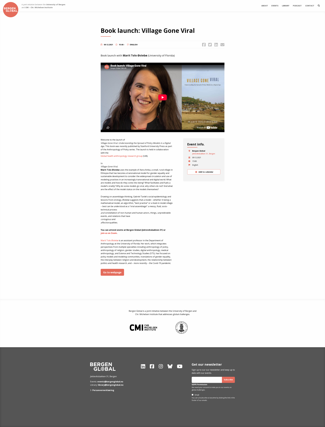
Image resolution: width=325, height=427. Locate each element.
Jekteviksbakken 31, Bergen (203, 153)
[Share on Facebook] (204, 44)
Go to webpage (112, 272)
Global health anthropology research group (121, 156)
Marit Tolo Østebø (109, 240)
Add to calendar (205, 172)
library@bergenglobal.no (110, 385)
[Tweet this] (210, 44)
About (264, 5)
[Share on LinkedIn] (216, 44)
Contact (309, 5)
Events (274, 5)
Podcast (297, 5)
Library (285, 5)
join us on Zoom (109, 233)
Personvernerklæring (103, 390)
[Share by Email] (222, 44)
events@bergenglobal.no (110, 381)
